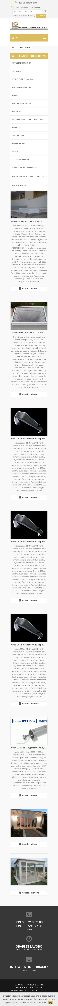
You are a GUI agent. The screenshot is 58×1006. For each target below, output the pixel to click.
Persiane (16, 111)
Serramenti (18, 135)
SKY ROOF (16, 71)
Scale (15, 151)
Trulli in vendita (20, 159)
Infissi (15, 95)
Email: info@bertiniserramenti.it (28, 7)
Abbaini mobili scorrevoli (25, 167)
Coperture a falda (21, 87)
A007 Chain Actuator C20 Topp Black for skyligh (29, 439)
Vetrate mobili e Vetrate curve (27, 119)
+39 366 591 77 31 (29, 926)
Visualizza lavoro (30, 289)
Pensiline (16, 127)
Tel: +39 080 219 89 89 (27, 3)
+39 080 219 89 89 (29, 923)
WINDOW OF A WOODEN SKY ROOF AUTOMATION (29, 221)
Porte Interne (19, 143)
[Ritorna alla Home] (12, 47)
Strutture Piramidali (23, 79)
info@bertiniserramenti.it (29, 967)
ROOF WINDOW (19, 186)
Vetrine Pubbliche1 (21, 63)
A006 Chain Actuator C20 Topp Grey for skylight (29, 542)
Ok (50, 1002)
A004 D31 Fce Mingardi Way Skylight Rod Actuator (29, 748)
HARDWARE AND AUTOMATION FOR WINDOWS (30, 176)
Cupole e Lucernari (21, 103)
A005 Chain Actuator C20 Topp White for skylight (29, 645)
